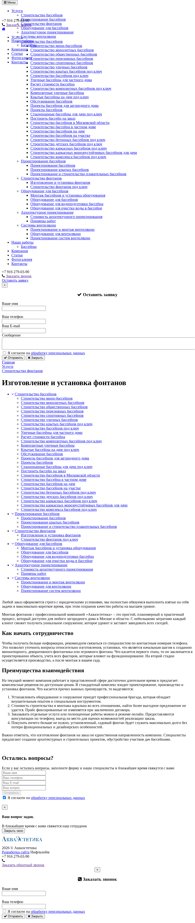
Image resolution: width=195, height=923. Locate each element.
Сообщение (11, 335)
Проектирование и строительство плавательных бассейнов (78, 174)
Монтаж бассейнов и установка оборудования (67, 195)
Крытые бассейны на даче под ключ (59, 97)
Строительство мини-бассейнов (47, 398)
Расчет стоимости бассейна (52, 84)
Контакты (19, 62)
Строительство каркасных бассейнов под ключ (68, 148)
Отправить (15, 358)
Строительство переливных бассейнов (52, 411)
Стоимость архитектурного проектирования (66, 217)
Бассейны (29, 45)
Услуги (17, 11)
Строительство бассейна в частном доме (63, 127)
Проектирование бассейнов (43, 19)
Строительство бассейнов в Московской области (69, 123)
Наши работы (22, 41)
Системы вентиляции (38, 36)
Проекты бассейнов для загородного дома (64, 106)
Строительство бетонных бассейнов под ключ (67, 140)
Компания (19, 49)
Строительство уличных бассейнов (58, 67)
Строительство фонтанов (41, 24)
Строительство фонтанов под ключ (58, 187)
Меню (11, 2)
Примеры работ (43, 221)
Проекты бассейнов (46, 110)
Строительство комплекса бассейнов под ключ (68, 157)
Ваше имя (10, 304)
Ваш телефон (12, 317)
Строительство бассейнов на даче (57, 131)
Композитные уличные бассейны (57, 93)
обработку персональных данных (58, 353)
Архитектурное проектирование (47, 32)
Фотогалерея (21, 58)
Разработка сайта (15, 852)
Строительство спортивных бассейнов (52, 415)
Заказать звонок (19, 276)
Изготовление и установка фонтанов (60, 182)
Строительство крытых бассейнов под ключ (66, 71)
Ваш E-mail (11, 326)
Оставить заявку (15, 280)
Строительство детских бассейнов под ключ (66, 144)
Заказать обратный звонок (23, 865)
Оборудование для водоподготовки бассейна (66, 204)
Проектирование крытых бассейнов (59, 170)
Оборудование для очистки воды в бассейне (66, 208)
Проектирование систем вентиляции (60, 238)
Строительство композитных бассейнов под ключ (70, 88)
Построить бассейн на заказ (52, 118)
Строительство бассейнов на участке (60, 135)
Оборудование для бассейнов (44, 28)
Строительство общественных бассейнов (54, 407)
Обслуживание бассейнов (51, 101)
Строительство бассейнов (42, 15)
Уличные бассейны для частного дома (61, 80)
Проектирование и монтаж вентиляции (62, 229)
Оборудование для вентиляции (55, 234)
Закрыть (36, 358)
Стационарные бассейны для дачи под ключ (66, 114)
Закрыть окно (13, 831)
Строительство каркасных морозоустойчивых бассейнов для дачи (83, 153)
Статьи (17, 54)
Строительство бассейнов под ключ (59, 76)
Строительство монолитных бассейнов (52, 403)
